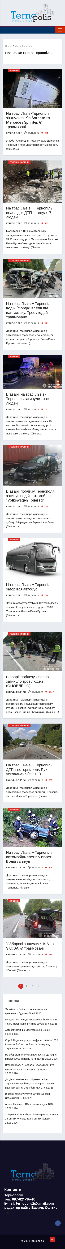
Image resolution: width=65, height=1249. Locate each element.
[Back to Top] (52, 1239)
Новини (14, 70)
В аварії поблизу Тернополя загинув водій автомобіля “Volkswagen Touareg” (30, 496)
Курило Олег (14, 133)
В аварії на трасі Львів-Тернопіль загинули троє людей (27, 399)
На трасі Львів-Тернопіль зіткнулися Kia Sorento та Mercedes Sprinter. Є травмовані (28, 120)
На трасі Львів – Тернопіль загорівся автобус (29, 587)
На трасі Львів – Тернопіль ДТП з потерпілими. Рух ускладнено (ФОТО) (29, 769)
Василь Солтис (16, 692)
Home (8, 46)
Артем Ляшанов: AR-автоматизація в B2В (29, 1104)
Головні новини (19, 162)
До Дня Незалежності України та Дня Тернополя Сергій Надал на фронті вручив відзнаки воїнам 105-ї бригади (29, 1083)
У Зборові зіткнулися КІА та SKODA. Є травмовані (30, 946)
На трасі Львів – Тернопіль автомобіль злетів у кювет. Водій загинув (29, 857)
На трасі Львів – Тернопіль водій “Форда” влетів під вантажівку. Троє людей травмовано (29, 310)
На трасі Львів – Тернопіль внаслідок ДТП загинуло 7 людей (29, 213)
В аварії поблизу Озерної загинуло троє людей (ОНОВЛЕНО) (28, 681)
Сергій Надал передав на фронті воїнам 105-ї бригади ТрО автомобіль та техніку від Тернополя (31, 1044)
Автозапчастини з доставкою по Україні (27, 1030)
